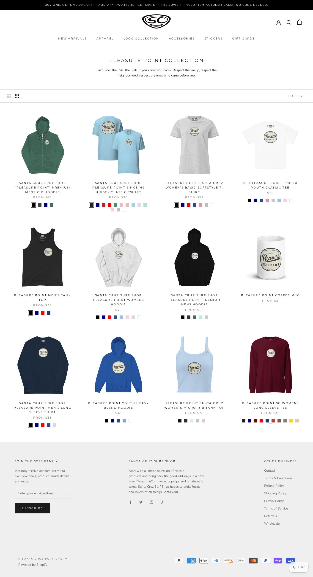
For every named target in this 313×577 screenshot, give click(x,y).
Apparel (105, 38)
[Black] (34, 205)
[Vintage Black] (91, 205)
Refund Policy (274, 486)
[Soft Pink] (112, 209)
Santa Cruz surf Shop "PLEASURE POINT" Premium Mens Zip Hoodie (42, 187)
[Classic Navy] (188, 317)
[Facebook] (130, 501)
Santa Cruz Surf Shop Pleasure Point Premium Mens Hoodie (194, 299)
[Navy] (45, 205)
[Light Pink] (285, 200)
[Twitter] (141, 501)
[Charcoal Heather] (39, 205)
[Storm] (285, 420)
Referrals (270, 516)
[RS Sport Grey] (206, 205)
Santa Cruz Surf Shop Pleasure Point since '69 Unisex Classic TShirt (118, 187)
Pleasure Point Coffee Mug (270, 295)
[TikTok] (162, 501)
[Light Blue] (279, 200)
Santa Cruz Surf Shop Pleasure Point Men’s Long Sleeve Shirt (42, 407)
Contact (269, 470)
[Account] (278, 22)
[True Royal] (48, 313)
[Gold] (291, 420)
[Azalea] (200, 205)
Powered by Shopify (32, 565)
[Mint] (200, 317)
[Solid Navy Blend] (185, 420)
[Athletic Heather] (191, 420)
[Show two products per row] (9, 96)
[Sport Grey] (273, 200)
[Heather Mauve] (279, 420)
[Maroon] (255, 420)
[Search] (289, 22)
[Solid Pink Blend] (203, 420)
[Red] (109, 205)
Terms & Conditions (278, 478)
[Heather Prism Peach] (127, 205)
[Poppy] (273, 420)
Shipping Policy (275, 493)
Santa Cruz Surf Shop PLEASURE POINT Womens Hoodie (118, 299)
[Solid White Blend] (209, 420)
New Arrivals (72, 38)
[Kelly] (115, 205)
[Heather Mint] (145, 205)
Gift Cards (243, 38)
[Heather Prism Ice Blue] (139, 205)
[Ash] (133, 317)
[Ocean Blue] (133, 205)
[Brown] (103, 205)
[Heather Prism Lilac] (121, 205)
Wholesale (272, 523)
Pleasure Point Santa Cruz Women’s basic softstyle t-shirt (194, 187)
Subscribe (32, 508)
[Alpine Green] (51, 205)
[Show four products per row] (17, 96)
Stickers (213, 38)
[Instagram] (151, 501)
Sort (293, 96)
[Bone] (206, 317)
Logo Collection (141, 38)
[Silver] (118, 209)
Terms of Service (276, 508)
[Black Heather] (243, 420)
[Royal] (194, 205)
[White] (124, 209)
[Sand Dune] (297, 420)
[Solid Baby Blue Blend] (197, 420)
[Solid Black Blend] (179, 420)
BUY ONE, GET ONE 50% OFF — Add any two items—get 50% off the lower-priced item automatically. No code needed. (156, 4)
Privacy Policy (274, 501)
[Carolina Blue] (124, 420)
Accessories (182, 38)
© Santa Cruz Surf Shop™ (43, 558)
